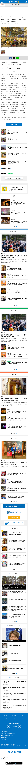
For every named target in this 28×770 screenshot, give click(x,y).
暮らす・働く (20, 4)
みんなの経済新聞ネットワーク (14, 752)
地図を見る (14, 124)
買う (16, 4)
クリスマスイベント (19, 23)
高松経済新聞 (13, 2)
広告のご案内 (4, 739)
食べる (7, 4)
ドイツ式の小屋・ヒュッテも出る (12, 68)
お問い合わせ (4, 737)
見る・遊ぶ (12, 4)
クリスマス (13, 23)
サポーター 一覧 (14, 517)
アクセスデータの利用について (7, 735)
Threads (19, 726)
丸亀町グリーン (7, 23)
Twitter (12, 726)
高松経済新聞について (6, 731)
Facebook (8, 726)
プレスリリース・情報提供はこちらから (9, 733)
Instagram (15, 726)
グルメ (3, 23)
